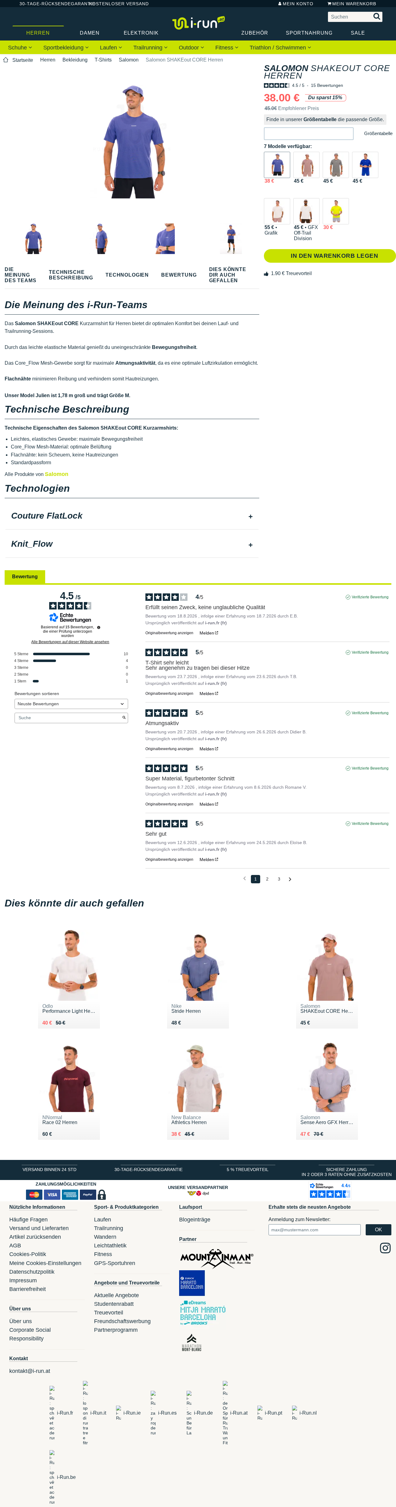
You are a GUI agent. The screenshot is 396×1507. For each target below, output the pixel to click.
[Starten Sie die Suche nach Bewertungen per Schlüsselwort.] (124, 718)
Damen (90, 33)
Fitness (225, 48)
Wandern (105, 1237)
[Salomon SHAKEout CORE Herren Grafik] (277, 211)
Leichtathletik (110, 1245)
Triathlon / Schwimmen (279, 48)
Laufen (109, 48)
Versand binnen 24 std (49, 1169)
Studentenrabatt (114, 1304)
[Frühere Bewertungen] (244, 878)
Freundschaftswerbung (122, 1321)
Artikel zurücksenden (35, 1237)
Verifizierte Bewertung (370, 597)
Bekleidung (75, 59)
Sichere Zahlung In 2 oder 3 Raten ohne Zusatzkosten (347, 1172)
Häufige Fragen (28, 1219)
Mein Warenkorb (354, 3)
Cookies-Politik (27, 1254)
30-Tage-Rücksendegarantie (49, 3)
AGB (15, 1245)
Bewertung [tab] (25, 576)
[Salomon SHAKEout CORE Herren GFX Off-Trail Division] (306, 211)
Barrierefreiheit (27, 1289)
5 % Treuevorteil (248, 1169)
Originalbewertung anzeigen (169, 633)
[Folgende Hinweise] (290, 879)
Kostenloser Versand (114, 3)
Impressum (23, 1280)
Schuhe (18, 48)
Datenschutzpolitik (31, 1272)
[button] (309, 133)
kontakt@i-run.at (29, 1371)
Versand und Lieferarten (39, 1228)
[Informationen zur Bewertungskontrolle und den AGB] (98, 627)
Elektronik (141, 33)
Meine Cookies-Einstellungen (45, 1263)
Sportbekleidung (64, 48)
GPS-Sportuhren (114, 1263)
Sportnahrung (309, 33)
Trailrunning (148, 48)
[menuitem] (20, 47)
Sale (358, 33)
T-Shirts (103, 59)
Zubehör (254, 33)
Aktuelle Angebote (116, 1295)
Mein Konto (298, 3)
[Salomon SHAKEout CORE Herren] (277, 165)
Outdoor (189, 48)
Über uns (20, 1321)
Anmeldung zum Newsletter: (299, 1219)
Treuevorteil (108, 1313)
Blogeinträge (194, 1219)
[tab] (132, 516)
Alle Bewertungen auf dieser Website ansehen (70, 642)
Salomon (129, 59)
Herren (38, 33)
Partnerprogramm (116, 1330)
